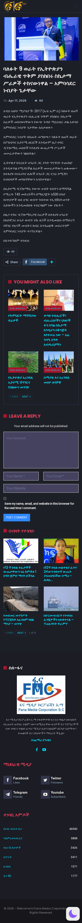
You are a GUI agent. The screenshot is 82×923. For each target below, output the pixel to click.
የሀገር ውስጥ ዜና (17, 308)
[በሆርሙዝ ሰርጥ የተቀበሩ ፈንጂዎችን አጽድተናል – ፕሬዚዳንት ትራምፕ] (61, 599)
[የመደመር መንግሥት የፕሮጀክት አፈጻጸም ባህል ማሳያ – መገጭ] (20, 599)
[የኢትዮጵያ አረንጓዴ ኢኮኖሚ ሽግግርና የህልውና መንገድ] (23, 362)
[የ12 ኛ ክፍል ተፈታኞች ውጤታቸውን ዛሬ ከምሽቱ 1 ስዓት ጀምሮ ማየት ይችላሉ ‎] (20, 551)
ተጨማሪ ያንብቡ (41, 740)
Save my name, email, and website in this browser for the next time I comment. (39, 506)
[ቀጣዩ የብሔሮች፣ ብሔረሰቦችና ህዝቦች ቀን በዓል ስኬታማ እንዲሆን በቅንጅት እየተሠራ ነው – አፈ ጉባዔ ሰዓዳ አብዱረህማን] (59, 300)
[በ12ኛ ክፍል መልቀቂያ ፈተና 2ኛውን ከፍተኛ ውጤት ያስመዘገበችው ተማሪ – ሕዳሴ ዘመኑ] (61, 551)
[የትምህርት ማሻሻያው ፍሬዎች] (23, 300)
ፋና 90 (7, 876)
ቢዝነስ (7, 866)
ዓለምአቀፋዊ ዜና (12, 838)
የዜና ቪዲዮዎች (12, 847)
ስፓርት (7, 857)
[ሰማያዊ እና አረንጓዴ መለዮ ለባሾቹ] (59, 362)
